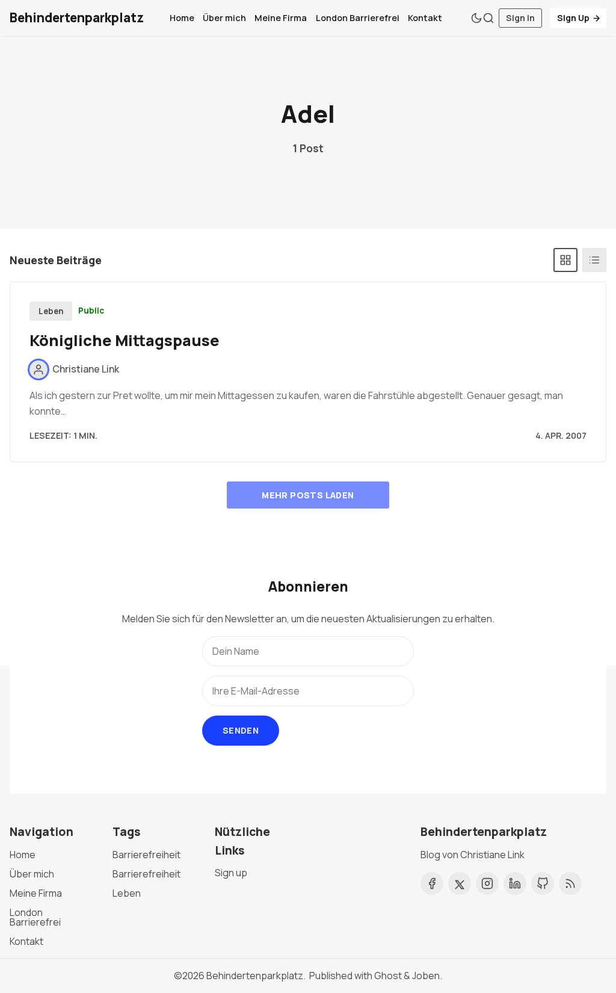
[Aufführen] (594, 260)
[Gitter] (565, 260)
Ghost (388, 975)
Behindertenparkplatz (254, 975)
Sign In (520, 17)
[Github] (542, 883)
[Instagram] (487, 883)
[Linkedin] (515, 883)
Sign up (231, 872)
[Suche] (488, 18)
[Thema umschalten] (476, 18)
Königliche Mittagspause (124, 340)
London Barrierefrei (357, 17)
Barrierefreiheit (146, 854)
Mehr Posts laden (308, 495)
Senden (241, 730)
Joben (426, 975)
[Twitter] (459, 883)
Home (182, 17)
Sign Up (573, 17)
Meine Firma (280, 17)
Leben (51, 311)
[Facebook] (431, 883)
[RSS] (570, 883)
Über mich (224, 17)
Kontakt (425, 17)
